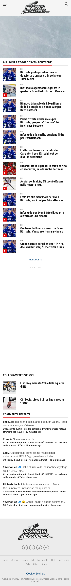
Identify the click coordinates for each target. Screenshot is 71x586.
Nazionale (42, 560)
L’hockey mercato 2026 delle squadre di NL (42, 385)
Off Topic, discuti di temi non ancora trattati (42, 401)
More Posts (35, 259)
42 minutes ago (57, 460)
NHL (22, 69)
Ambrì (14, 560)
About (44, 564)
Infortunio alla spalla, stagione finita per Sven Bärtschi (42, 136)
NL (33, 560)
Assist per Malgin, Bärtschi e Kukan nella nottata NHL (41, 183)
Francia (7, 439)
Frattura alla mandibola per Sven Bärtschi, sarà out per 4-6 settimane (41, 198)
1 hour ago (31, 477)
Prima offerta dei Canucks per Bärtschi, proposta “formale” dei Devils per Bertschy (39, 122)
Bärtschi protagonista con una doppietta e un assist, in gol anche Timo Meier (40, 76)
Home (5, 560)
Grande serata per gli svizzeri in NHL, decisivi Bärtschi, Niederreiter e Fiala (42, 245)
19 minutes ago (33, 432)
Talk (27, 564)
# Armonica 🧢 (12, 467)
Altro (35, 564)
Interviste (64, 560)
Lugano (24, 560)
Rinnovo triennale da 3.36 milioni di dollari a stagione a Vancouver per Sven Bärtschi (41, 107)
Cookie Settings (35, 573)
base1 (7, 421)
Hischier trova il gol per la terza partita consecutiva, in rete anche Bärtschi (43, 167)
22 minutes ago (33, 445)
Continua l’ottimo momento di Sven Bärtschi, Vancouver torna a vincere (41, 230)
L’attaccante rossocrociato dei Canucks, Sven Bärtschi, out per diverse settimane (39, 154)
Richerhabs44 (11, 484)
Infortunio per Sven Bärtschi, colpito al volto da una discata (42, 214)
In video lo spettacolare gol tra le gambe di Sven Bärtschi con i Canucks (42, 89)
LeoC (6, 452)
